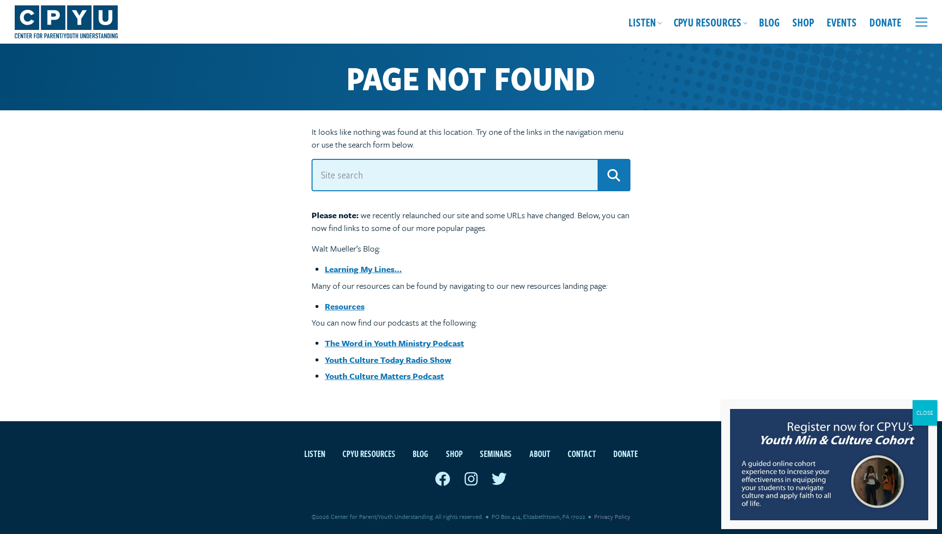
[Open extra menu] (921, 22)
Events (842, 21)
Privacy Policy (612, 516)
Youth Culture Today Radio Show (388, 360)
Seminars (496, 453)
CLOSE (924, 412)
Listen (642, 21)
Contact (582, 453)
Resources (345, 306)
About (539, 453)
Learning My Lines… (363, 269)
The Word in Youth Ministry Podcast (394, 343)
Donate (885, 21)
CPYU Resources (707, 21)
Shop (803, 21)
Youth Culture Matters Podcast (384, 376)
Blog (769, 21)
